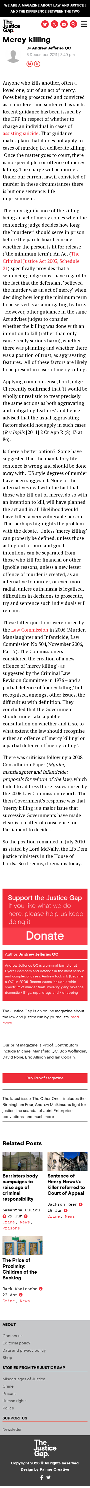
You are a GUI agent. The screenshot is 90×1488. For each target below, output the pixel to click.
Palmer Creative (54, 1469)
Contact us (12, 1336)
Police (8, 1408)
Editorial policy (16, 1343)
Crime (8, 1222)
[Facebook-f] (41, 1477)
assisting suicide (20, 133)
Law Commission (29, 630)
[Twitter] (48, 1477)
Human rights (14, 1401)
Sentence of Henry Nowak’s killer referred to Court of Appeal (66, 1185)
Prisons (11, 1228)
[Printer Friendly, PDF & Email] (6, 882)
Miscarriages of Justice (23, 1379)
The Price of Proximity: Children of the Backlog (19, 1269)
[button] (73, 24)
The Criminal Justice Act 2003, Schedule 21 (41, 261)
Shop (7, 1357)
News (25, 1222)
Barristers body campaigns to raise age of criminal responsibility (20, 1187)
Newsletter (12, 1429)
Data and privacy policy (24, 1350)
